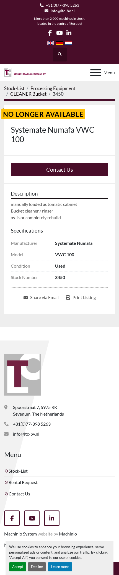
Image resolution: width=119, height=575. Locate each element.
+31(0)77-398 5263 (62, 5)
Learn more (60, 566)
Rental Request (23, 482)
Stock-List (18, 470)
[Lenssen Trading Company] (22, 374)
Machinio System (20, 533)
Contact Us (59, 169)
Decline (37, 566)
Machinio (68, 533)
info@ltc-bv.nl (63, 11)
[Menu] (95, 72)
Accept (17, 566)
